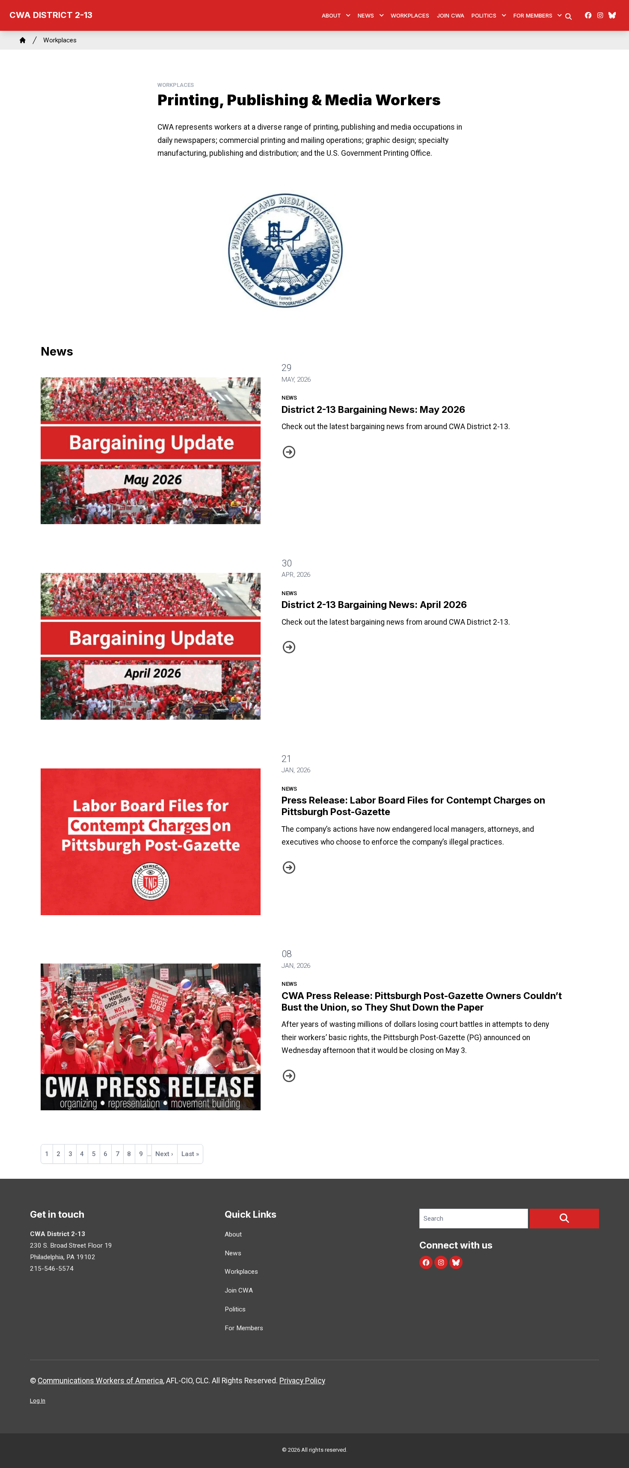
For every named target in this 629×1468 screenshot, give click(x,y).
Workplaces (410, 15)
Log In (37, 1400)
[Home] (23, 40)
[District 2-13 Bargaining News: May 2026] (151, 450)
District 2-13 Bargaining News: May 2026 (373, 409)
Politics (484, 15)
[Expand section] (348, 15)
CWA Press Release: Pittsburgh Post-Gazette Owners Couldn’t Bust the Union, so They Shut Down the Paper (422, 1001)
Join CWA (450, 15)
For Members (532, 15)
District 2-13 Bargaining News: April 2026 (374, 604)
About (331, 15)
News (366, 15)
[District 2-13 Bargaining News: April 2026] (151, 646)
